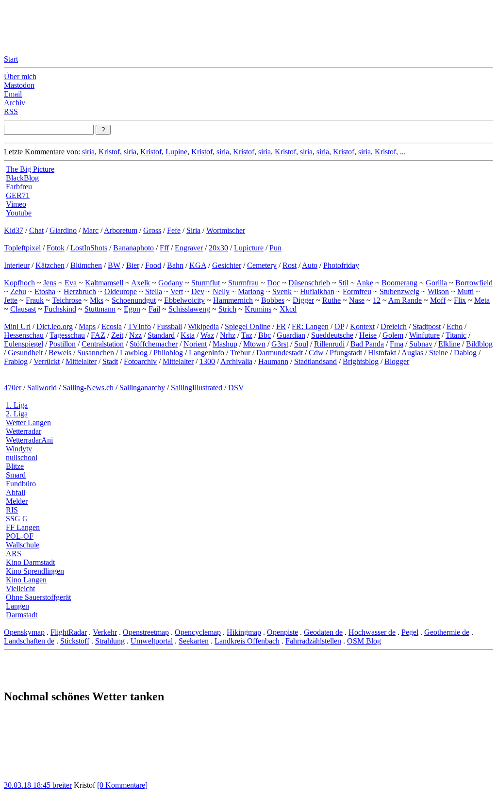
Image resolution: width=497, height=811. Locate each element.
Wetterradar (23, 431)
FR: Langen (310, 326)
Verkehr (105, 632)
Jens (49, 283)
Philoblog (168, 352)
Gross (152, 230)
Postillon (62, 344)
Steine (438, 352)
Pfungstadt (346, 352)
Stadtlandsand (315, 361)
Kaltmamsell (104, 283)
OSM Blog (364, 641)
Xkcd (288, 309)
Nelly (221, 291)
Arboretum (120, 230)
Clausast (23, 309)
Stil (343, 283)
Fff (164, 248)
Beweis (60, 352)
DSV (236, 387)
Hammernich (233, 300)
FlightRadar (68, 632)
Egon (132, 309)
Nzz (135, 335)
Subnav (420, 344)
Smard (16, 475)
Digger (303, 300)
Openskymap (24, 632)
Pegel (409, 632)
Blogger (396, 361)
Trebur (240, 352)
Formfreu (357, 291)
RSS (11, 111)
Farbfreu (19, 186)
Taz (246, 335)
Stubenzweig (399, 291)
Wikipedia (203, 326)
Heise (368, 335)
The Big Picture (30, 169)
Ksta (188, 335)
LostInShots (88, 248)
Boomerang (399, 283)
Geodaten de (323, 632)
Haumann (273, 361)
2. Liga (17, 414)
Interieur (17, 265)
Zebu (18, 291)
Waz (207, 335)
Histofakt (382, 352)
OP (339, 326)
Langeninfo (206, 352)
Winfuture (424, 335)
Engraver (189, 248)
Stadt (110, 361)
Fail (154, 309)
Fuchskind (60, 309)
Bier (132, 265)
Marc (91, 230)
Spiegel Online (247, 326)
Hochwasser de (372, 632)
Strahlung (110, 641)
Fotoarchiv (140, 361)
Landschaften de (29, 641)
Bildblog (479, 344)
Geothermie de (446, 632)
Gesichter (226, 265)
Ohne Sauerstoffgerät (38, 597)
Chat (36, 230)
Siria (193, 230)
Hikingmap (244, 632)
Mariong (251, 291)
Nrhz (227, 335)
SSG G (17, 518)
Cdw (316, 352)
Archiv (14, 103)
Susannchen (95, 352)
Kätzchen (50, 265)
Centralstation (103, 344)
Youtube (19, 213)
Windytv (19, 449)
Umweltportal (152, 641)
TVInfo (139, 326)
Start (11, 59)
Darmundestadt (279, 352)
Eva (71, 283)
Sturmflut (205, 283)
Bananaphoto (133, 248)
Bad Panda (367, 344)
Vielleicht (20, 588)
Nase (356, 300)
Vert (176, 291)
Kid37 (13, 230)
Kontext (362, 326)
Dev (197, 291)
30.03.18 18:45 (28, 785)
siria (88, 152)
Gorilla (436, 283)
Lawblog (134, 352)
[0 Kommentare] (122, 785)
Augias (412, 352)
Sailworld (42, 387)
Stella (153, 291)
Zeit (117, 335)
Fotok (56, 248)
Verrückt (46, 361)
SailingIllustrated (196, 387)
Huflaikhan (317, 291)
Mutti (465, 291)
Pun (275, 248)
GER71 (18, 195)
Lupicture (249, 248)
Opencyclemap (198, 632)
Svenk (282, 291)
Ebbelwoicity (184, 300)
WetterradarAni (29, 440)
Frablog (16, 361)
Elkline (449, 344)
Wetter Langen (28, 422)
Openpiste (282, 632)
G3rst (279, 344)
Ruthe (331, 300)
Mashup (225, 344)
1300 (207, 361)
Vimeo (16, 204)
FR (281, 326)
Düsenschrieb (309, 283)
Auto (309, 265)
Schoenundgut (134, 300)
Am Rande (405, 300)
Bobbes (272, 300)
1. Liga (17, 405)
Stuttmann (100, 309)
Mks (96, 300)
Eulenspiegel (23, 344)
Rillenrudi (329, 344)
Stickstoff (74, 641)
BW (114, 265)
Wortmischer (225, 230)
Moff (438, 300)
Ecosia (111, 326)
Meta (482, 300)
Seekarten (194, 641)
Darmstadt (21, 615)
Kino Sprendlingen (35, 571)
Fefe (174, 230)
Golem (392, 335)
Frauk (35, 300)
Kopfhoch (19, 283)
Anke (364, 283)
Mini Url (17, 326)
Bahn (175, 265)
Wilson (438, 291)
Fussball (169, 326)
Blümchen (86, 265)
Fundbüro (21, 484)
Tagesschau (67, 335)
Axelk (140, 283)
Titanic (456, 335)
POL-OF (19, 536)
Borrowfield (474, 283)
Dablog (465, 352)
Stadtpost (427, 326)
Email (13, 94)
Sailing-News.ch (88, 387)
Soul (301, 344)
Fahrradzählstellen (313, 641)
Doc (273, 283)
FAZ (98, 335)
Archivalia (236, 361)
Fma (396, 344)
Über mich (20, 76)
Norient (195, 344)
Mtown (254, 344)
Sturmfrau (243, 283)
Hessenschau (24, 335)
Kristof (109, 152)
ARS (13, 553)
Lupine (176, 152)
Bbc (264, 335)
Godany (170, 283)
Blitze (15, 466)
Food (153, 265)
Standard (161, 335)
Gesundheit (25, 352)
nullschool (21, 457)
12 (377, 300)
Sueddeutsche (332, 335)
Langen (17, 606)
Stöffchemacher (154, 344)
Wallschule (22, 545)
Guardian (291, 335)
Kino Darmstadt (30, 562)
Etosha (44, 291)
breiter (62, 785)
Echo (455, 326)
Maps (87, 326)
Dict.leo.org (54, 326)
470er (12, 387)
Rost (289, 265)
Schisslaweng (189, 309)
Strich (227, 309)
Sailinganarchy (142, 387)
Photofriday (341, 265)
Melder (17, 501)
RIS (12, 510)
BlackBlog (22, 178)
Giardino (63, 230)
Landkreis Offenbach (247, 641)
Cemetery (262, 265)
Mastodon (19, 85)
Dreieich (394, 326)
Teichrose (67, 300)
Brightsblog (361, 361)
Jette (10, 300)
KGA (197, 265)
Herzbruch (80, 291)
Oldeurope (120, 291)
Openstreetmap (146, 632)
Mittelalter (81, 361)
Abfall (15, 492)
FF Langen (23, 527)
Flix (460, 300)
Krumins (258, 309)
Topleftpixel (22, 248)
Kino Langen (26, 580)
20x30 (218, 248)
